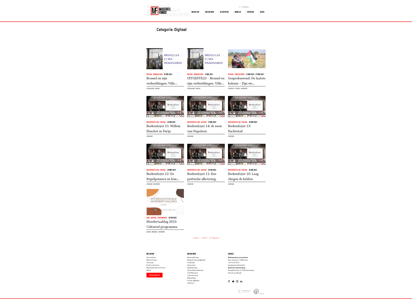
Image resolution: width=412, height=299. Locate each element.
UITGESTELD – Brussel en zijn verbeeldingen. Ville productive (206, 81)
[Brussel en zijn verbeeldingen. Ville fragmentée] (165, 59)
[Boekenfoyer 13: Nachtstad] (247, 106)
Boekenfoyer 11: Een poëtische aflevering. (202, 176)
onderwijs (154, 232)
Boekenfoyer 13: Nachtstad (239, 129)
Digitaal (149, 74)
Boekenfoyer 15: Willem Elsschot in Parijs (163, 129)
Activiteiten (224, 12)
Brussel (157, 88)
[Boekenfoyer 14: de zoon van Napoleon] (206, 106)
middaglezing (158, 74)
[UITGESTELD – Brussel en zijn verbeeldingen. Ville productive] (206, 59)
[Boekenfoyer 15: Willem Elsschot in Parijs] (165, 106)
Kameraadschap (192, 257)
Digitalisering (192, 268)
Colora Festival (192, 275)
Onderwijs (191, 263)
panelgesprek (240, 74)
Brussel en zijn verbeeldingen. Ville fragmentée (160, 81)
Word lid (238, 12)
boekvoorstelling (152, 122)
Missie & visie (151, 260)
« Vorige (195, 238)
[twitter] (233, 281)
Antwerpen (244, 88)
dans (148, 217)
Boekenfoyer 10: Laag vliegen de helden (243, 176)
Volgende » (216, 238)
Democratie (191, 265)
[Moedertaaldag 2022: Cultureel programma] (165, 202)
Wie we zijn (195, 12)
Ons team (150, 263)
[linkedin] (241, 281)
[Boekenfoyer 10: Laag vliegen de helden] (247, 154)
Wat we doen (209, 12)
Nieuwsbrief (154, 275)
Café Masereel (192, 273)
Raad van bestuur (152, 265)
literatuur (149, 136)
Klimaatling (191, 278)
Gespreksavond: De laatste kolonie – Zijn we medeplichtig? (247, 81)
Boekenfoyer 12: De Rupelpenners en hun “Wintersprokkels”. (161, 177)
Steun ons (250, 12)
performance (162, 217)
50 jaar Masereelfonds (195, 270)
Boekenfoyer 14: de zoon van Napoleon (204, 129)
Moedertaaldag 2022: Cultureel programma (161, 224)
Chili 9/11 (190, 283)
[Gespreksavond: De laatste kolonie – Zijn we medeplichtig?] (247, 59)
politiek (237, 88)
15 (210, 238)
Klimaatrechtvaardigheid (196, 260)
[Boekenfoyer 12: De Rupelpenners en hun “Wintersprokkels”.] (165, 154)
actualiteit (231, 88)
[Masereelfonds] (161, 9)
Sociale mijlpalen (193, 281)
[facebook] (229, 281)
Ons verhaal (150, 257)
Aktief (262, 12)
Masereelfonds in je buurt (155, 268)
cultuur (148, 232)
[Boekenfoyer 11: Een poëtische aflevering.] (206, 154)
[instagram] (237, 281)
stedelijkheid (150, 88)
